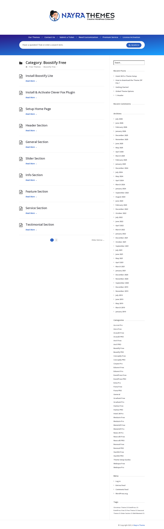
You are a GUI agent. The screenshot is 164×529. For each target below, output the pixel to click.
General (117, 394)
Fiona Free (118, 387)
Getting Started (122, 87)
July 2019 (119, 295)
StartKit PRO (119, 456)
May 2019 (119, 303)
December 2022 (122, 209)
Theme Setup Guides (122, 460)
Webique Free (119, 463)
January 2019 (121, 311)
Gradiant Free (119, 398)
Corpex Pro (118, 363)
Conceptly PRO (119, 360)
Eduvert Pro (118, 371)
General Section (37, 142)
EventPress (133, 507)
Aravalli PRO (119, 337)
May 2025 (119, 147)
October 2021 (121, 242)
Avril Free (117, 340)
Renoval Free (119, 444)
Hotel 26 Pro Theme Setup (126, 76)
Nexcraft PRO (119, 440)
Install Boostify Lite (39, 76)
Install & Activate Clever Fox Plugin (50, 92)
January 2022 (121, 234)
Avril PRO (117, 344)
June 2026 (119, 123)
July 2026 (119, 119)
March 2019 (120, 307)
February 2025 (121, 160)
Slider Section (35, 158)
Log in (118, 481)
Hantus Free (118, 406)
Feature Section (37, 191)
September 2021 (122, 246)
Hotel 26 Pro (118, 413)
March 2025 (120, 156)
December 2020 (122, 275)
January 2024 (121, 188)
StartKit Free (119, 452)
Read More (31, 81)
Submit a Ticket (67, 37)
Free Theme (132, 510)
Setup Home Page (38, 109)
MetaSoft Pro (119, 429)
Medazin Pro (119, 421)
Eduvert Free (119, 367)
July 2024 (119, 172)
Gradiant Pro (119, 402)
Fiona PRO (118, 390)
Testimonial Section (40, 224)
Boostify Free (49, 67)
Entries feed (120, 485)
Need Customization (88, 37)
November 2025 (122, 139)
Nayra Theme (139, 525)
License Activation (131, 37)
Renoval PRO (119, 448)
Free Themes (35, 67)
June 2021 (119, 254)
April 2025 (120, 152)
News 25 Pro (118, 433)
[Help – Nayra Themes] (82, 16)
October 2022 (121, 213)
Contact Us (49, 37)
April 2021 (120, 262)
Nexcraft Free (119, 436)
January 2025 (121, 164)
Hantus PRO (118, 410)
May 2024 (119, 176)
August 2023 (120, 197)
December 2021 (122, 238)
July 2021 (119, 250)
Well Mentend (138, 513)
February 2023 (121, 205)
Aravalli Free (119, 333)
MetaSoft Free (119, 425)
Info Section (34, 175)
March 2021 (120, 266)
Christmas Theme (121, 507)
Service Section (36, 208)
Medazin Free (119, 417)
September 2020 (122, 283)
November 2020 (122, 279)
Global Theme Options (125, 91)
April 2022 (120, 225)
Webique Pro (119, 467)
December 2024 (122, 168)
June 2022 (119, 221)
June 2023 (119, 201)
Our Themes (34, 37)
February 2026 (121, 127)
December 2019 (122, 287)
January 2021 (121, 270)
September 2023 (122, 193)
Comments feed (122, 489)
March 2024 (120, 184)
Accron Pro (118, 325)
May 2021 (119, 258)
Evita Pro (117, 383)
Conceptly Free (120, 356)
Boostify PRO (119, 352)
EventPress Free (120, 375)
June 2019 (119, 299)
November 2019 (122, 291)
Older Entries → (98, 240)
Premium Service (110, 37)
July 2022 (119, 217)
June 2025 (119, 143)
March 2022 (120, 229)
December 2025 (122, 135)
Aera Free (118, 329)
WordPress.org (122, 493)
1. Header (120, 95)
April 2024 (120, 180)
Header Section (36, 125)
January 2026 (121, 131)
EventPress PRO (120, 379)
